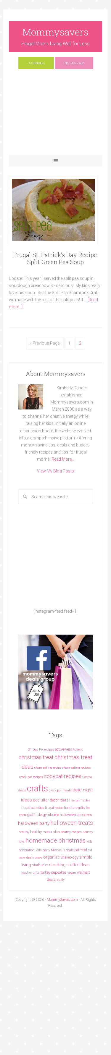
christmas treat (36, 757)
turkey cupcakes (54, 872)
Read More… (63, 459)
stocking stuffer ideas (69, 864)
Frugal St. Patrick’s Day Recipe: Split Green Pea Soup (55, 258)
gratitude (34, 814)
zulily (61, 880)
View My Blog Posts (55, 471)
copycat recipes (62, 776)
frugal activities (32, 808)
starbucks (40, 865)
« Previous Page (44, 343)
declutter (41, 800)
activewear (63, 749)
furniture (70, 808)
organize (51, 857)
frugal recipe (54, 808)
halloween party (33, 823)
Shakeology (69, 857)
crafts (37, 788)
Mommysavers (55, 31)
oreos (38, 857)
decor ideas (59, 800)
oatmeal (81, 850)
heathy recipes (71, 832)
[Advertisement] (55, 115)
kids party (43, 850)
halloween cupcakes (76, 814)
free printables (79, 800)
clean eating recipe (47, 768)
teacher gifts (30, 873)
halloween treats (71, 823)
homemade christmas (55, 840)
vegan (71, 873)
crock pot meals (60, 790)
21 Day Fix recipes (41, 749)
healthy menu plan (45, 832)
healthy (23, 832)
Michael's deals (62, 850)
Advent (78, 749)
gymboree (51, 814)
